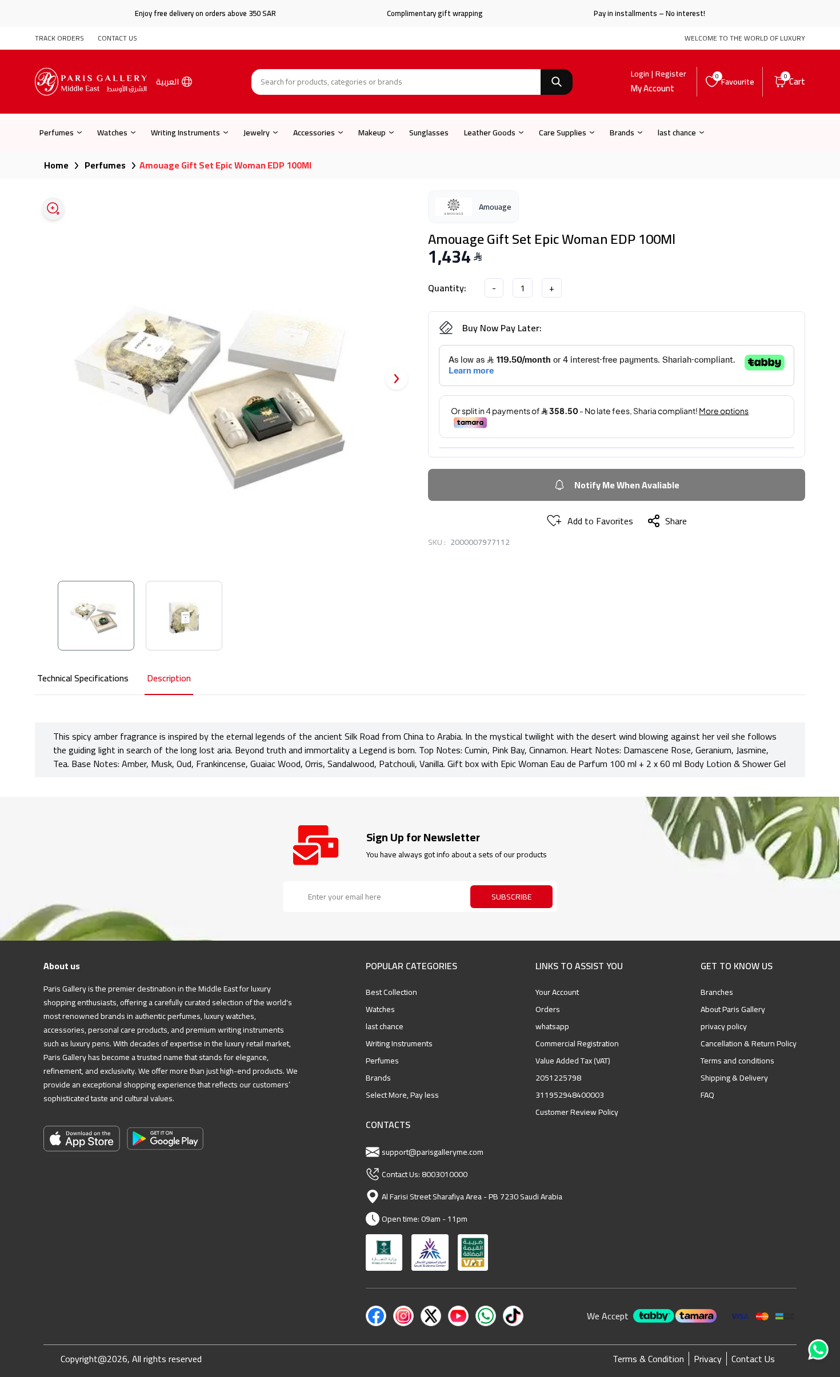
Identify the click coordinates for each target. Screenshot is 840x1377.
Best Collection (391, 992)
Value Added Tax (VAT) (572, 1060)
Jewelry (256, 132)
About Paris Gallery (733, 1009)
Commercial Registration (577, 1043)
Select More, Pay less (402, 1095)
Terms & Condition (648, 1359)
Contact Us (753, 1359)
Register (670, 74)
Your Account (557, 992)
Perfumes (56, 132)
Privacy (708, 1359)
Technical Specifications (83, 679)
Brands (622, 132)
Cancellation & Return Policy (749, 1043)
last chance (677, 132)
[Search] (557, 82)
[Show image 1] (96, 616)
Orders (547, 1009)
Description (169, 679)
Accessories (314, 132)
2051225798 (558, 1077)
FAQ (707, 1095)
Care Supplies (562, 132)
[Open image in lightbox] (53, 208)
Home (56, 165)
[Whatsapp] (819, 1353)
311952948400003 (569, 1095)
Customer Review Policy (576, 1112)
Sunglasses (429, 132)
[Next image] (396, 378)
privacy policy (724, 1026)
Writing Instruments (185, 132)
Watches (112, 132)
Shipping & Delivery (734, 1077)
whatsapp (552, 1026)
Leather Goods (489, 132)
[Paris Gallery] (91, 81)
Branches (717, 992)
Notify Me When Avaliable (626, 484)
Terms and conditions (737, 1060)
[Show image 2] (184, 616)
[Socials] (376, 1316)
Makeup (372, 132)
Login (640, 74)
